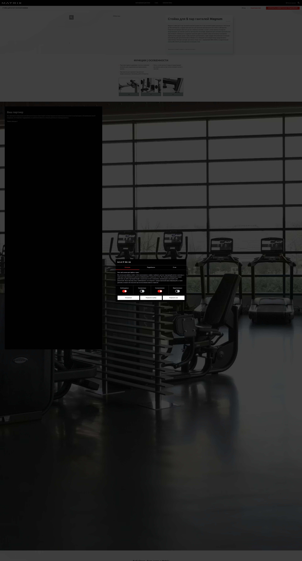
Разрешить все (173, 297)
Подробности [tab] (151, 267)
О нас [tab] (174, 267)
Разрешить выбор (151, 297)
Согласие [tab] (127, 267)
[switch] (142, 291)
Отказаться (128, 297)
